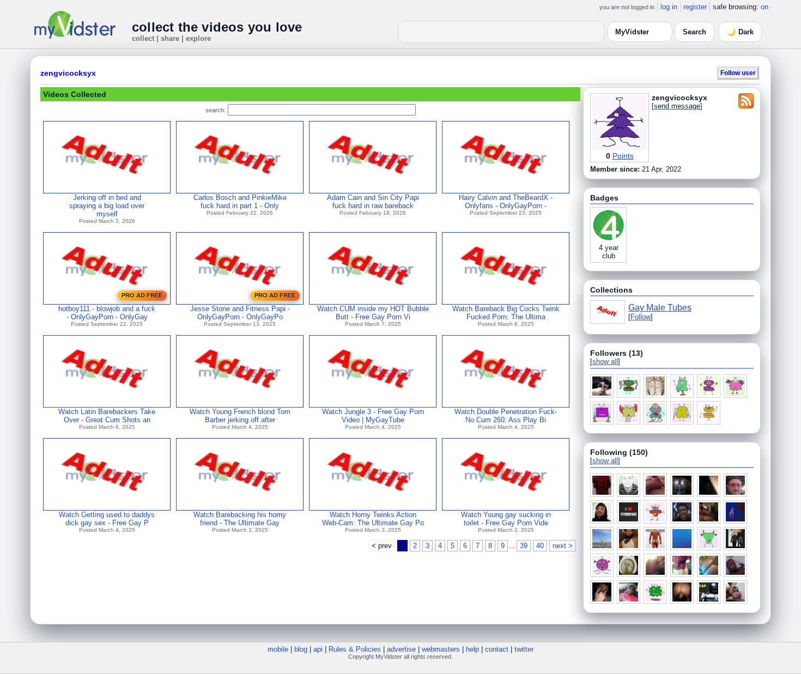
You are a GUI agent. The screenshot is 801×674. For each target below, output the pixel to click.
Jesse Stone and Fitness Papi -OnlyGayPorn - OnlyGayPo (240, 313)
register (695, 7)
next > (563, 546)
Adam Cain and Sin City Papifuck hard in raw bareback (373, 201)
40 (540, 546)
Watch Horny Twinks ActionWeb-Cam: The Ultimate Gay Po (373, 519)
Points (623, 155)
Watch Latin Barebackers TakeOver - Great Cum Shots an (106, 416)
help (472, 649)
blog (300, 649)
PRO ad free (142, 295)
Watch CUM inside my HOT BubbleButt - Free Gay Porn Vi (373, 313)
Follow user (738, 72)
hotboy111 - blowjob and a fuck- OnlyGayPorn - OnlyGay (106, 313)
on (764, 7)
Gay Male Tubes (659, 307)
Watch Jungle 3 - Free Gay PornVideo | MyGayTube (373, 416)
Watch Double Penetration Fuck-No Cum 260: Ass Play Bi (505, 416)
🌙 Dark (740, 32)
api (318, 649)
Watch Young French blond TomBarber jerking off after (240, 416)
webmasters (441, 649)
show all (605, 361)
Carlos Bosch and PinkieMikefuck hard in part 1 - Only (240, 201)
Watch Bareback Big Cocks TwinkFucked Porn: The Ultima (506, 313)
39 (523, 546)
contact (496, 649)
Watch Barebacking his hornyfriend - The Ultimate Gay (239, 519)
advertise (401, 649)
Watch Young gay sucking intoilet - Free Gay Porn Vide (506, 519)
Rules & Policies (355, 649)
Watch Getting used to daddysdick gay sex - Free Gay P (107, 519)
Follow (640, 317)
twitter (523, 649)
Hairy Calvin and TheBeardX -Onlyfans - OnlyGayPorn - (506, 201)
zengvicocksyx (68, 73)
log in (668, 7)
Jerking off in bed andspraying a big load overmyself (106, 205)
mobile (278, 649)
